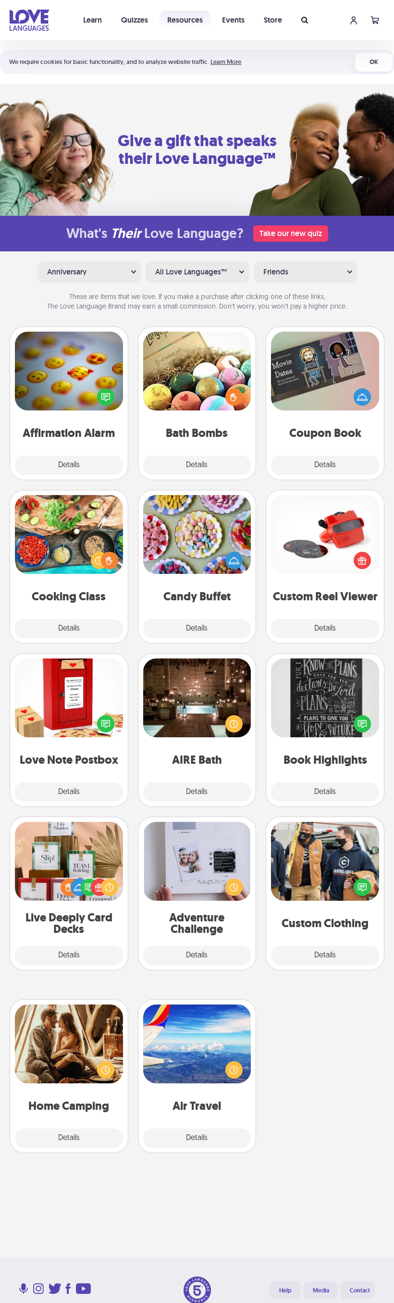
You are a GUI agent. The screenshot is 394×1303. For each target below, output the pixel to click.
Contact (360, 1290)
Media (321, 1290)
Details (69, 465)
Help (285, 1290)
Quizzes (134, 20)
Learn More (225, 62)
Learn (92, 20)
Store (273, 20)
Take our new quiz (290, 233)
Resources (185, 20)
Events (233, 20)
